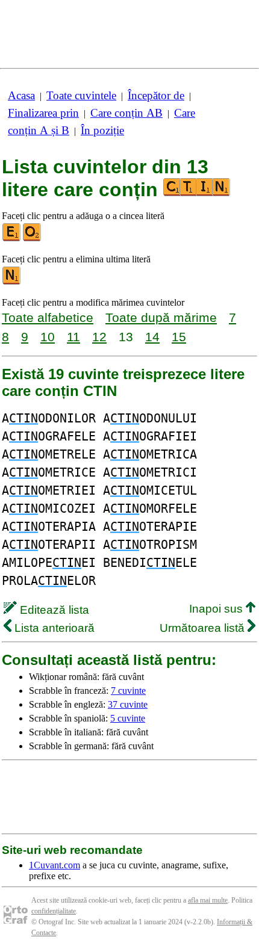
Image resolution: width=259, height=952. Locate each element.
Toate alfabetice (47, 317)
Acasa (21, 95)
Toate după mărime (161, 317)
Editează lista (53, 610)
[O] (32, 238)
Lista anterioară (53, 628)
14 (152, 337)
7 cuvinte (128, 690)
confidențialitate (53, 911)
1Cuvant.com (54, 865)
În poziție (102, 130)
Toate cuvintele (81, 95)
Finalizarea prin (43, 113)
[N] (12, 282)
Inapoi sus (217, 608)
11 (73, 337)
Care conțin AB (126, 113)
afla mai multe (208, 900)
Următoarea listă (204, 628)
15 (179, 337)
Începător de (156, 95)
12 (99, 337)
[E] (12, 238)
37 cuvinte (128, 704)
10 (47, 337)
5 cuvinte (127, 718)
